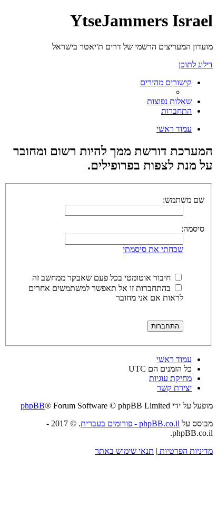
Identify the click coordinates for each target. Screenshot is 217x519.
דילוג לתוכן (196, 64)
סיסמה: (192, 228)
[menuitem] (169, 101)
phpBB (33, 405)
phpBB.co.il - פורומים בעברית (130, 423)
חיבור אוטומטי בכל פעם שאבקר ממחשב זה (102, 277)
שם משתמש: (183, 199)
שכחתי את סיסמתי (153, 249)
